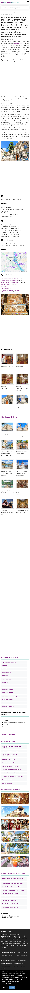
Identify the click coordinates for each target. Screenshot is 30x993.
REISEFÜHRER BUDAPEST (9, 657)
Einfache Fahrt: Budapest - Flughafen (13, 886)
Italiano (3, 14)
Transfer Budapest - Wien (9, 900)
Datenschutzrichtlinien (21, 955)
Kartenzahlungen (22, 952)
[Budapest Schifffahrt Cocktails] (15, 861)
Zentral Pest (5, 668)
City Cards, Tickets (9, 417)
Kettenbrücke (5, 286)
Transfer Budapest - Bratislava (11, 903)
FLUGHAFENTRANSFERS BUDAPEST (13, 874)
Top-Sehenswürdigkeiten (9, 662)
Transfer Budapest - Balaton (10, 897)
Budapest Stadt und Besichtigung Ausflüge (11, 747)
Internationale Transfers (19, 966)
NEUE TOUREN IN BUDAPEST (10, 790)
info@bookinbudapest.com (10, 916)
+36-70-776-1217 (7, 918)
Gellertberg (5, 682)
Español (16, 12)
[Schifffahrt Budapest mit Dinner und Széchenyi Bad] (15, 836)
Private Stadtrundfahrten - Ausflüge (12, 776)
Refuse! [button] (5, 987)
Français (21, 12)
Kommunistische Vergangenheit (11, 696)
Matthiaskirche (6, 288)
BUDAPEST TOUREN (8, 741)
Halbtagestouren (7, 783)
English (12, 14)
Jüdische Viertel (6, 672)
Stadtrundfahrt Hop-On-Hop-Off (11, 751)
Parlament (5, 675)
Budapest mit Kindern (8, 706)
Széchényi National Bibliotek (10, 279)
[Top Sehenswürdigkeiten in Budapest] (15, 848)
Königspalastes (19, 43)
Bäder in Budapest (7, 685)
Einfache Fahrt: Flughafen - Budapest (13, 883)
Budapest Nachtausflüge (9, 762)
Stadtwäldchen (6, 679)
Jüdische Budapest (7, 699)
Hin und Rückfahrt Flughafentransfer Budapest (12, 879)
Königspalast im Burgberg (9, 280)
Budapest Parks (6, 702)
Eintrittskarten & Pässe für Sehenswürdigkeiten (9, 755)
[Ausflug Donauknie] (15, 811)
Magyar (25, 12)
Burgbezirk (5, 665)
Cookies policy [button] (7, 983)
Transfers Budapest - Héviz (10, 893)
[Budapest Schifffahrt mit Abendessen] (15, 824)
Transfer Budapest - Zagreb (10, 907)
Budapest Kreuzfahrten (8, 759)
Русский (7, 14)
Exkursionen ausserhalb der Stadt (11, 769)
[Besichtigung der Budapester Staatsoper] (15, 798)
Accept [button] (12, 987)
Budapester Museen (7, 689)
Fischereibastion (6, 284)
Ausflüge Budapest (8, 734)
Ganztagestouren (7, 779)
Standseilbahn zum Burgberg (10, 282)
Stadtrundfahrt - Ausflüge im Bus (11, 773)
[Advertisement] (15, 79)
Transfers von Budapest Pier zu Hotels (13, 890)
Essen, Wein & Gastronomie (10, 766)
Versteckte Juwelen (7, 692)
